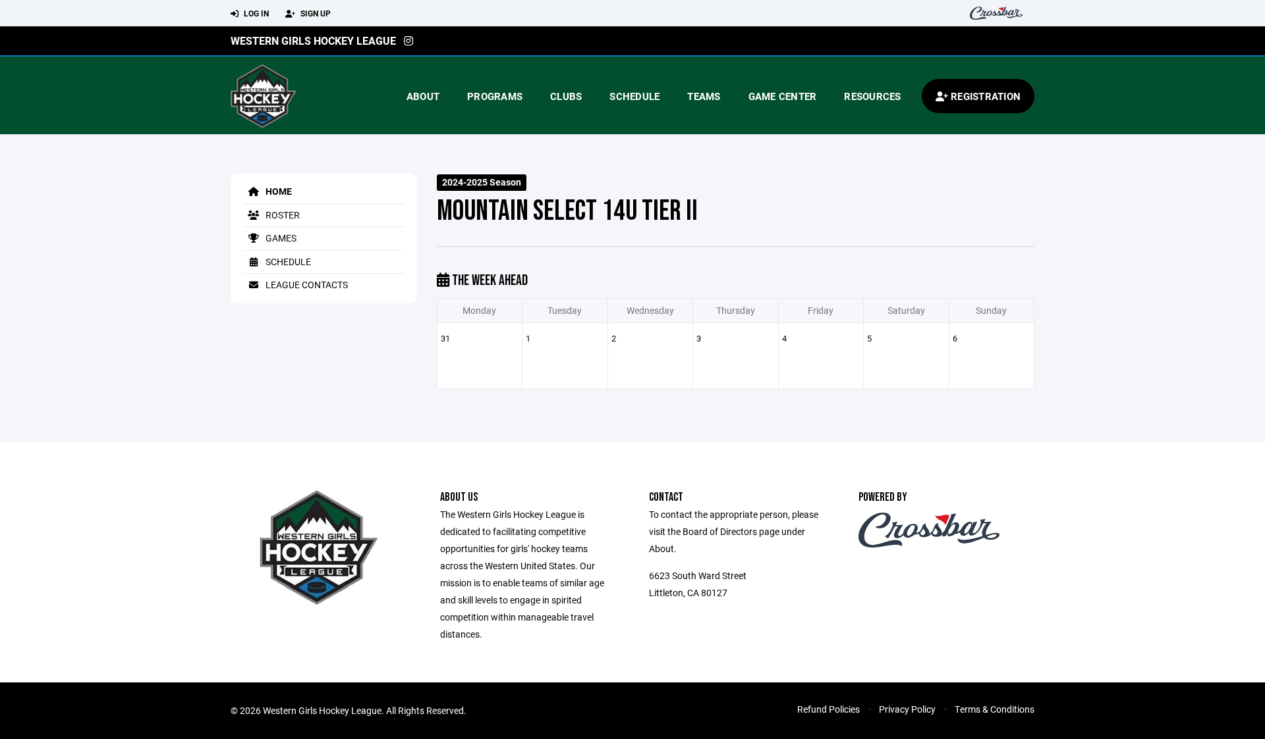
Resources (872, 96)
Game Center (782, 96)
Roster (282, 215)
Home (278, 191)
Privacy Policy (907, 709)
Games (280, 238)
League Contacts (306, 284)
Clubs (566, 96)
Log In (255, 13)
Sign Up (314, 13)
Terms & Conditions (994, 709)
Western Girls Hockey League (313, 40)
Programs (494, 96)
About (423, 96)
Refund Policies (828, 709)
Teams (703, 96)
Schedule (634, 96)
